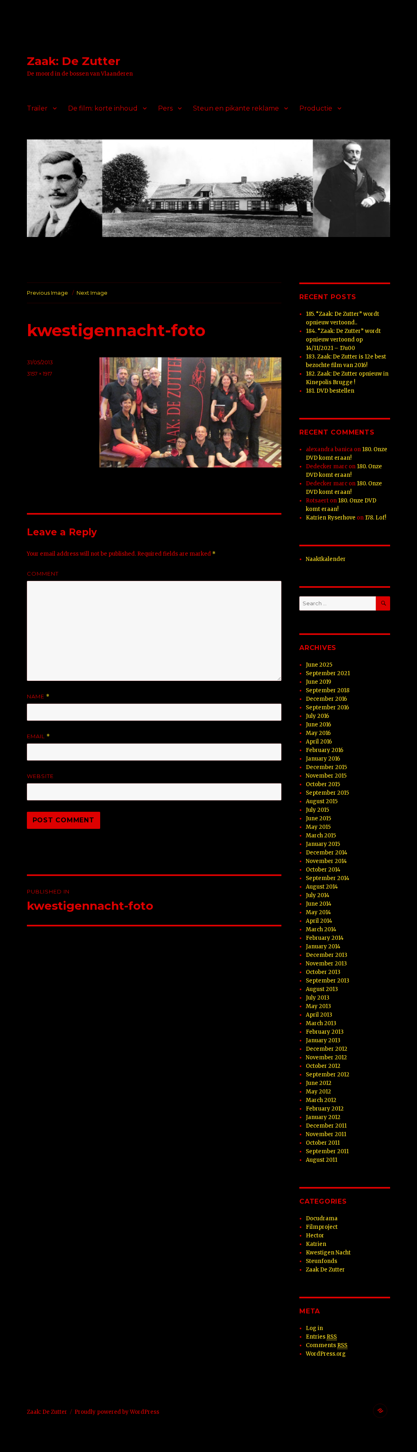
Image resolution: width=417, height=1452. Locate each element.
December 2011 (326, 1125)
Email (38, 736)
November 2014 (326, 861)
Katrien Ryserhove (331, 517)
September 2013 (327, 980)
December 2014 (326, 852)
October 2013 (323, 972)
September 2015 (327, 792)
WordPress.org (326, 1353)
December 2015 (326, 767)
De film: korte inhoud (103, 108)
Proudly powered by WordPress (117, 1412)
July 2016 (317, 716)
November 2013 (326, 963)
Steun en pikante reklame (236, 108)
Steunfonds (321, 1261)
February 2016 (324, 750)
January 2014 (323, 946)
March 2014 (321, 929)
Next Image (92, 292)
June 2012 (318, 1083)
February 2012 (325, 1108)
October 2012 (323, 1066)
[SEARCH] (383, 603)
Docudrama (322, 1218)
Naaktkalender (326, 559)
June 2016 (318, 724)
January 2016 (323, 758)
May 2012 (318, 1091)
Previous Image (47, 292)
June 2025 (319, 664)
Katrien (316, 1244)
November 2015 (326, 775)
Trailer (37, 108)
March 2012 (321, 1100)
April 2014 (319, 920)
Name (38, 696)
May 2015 (318, 827)
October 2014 (323, 869)
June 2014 (318, 903)
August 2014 (322, 886)
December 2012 (326, 1049)
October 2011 (323, 1142)
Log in (314, 1328)
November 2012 (326, 1057)
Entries (321, 1336)
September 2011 (327, 1151)
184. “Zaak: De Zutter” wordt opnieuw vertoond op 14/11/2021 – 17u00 (343, 340)
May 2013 (318, 1006)
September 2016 (327, 707)
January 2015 (323, 844)
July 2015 (317, 809)
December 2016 (326, 699)
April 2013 (319, 1014)
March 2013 (321, 1023)
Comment (43, 573)
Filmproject (322, 1227)
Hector (315, 1235)
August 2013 (322, 989)
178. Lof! (375, 517)
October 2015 (323, 784)
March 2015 (321, 835)
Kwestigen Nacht (328, 1252)
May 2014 (318, 912)
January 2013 (323, 1040)
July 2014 (317, 895)
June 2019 (318, 681)
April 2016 (319, 741)
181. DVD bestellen (330, 390)
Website (40, 776)
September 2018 (327, 690)
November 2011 (326, 1134)
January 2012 (323, 1117)
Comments (326, 1345)
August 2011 (321, 1159)
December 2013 (326, 955)
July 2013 (317, 997)
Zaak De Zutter (325, 1269)
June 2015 (318, 818)
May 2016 (318, 733)
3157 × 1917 (39, 373)
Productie (315, 108)
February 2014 (325, 938)
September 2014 (327, 878)
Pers (165, 108)
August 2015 (322, 801)
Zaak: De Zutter (73, 61)
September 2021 (328, 673)
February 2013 (325, 1031)
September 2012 (327, 1074)
